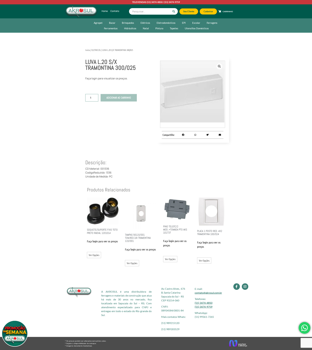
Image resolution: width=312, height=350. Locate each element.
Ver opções (94, 254)
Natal (146, 28)
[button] (219, 66)
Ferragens (212, 22)
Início (87, 49)
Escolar (196, 22)
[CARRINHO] (220, 11)
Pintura (159, 28)
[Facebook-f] (236, 286)
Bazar (112, 22)
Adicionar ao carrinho (118, 97)
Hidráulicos (130, 28)
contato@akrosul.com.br (208, 292)
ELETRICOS (96, 49)
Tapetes (174, 28)
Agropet (98, 22)
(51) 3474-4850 (154, 2)
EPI (184, 22)
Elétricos (145, 22)
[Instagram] (245, 286)
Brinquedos (128, 22)
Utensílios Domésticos (197, 28)
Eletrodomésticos (166, 22)
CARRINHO (228, 11)
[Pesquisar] (174, 11)
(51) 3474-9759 (172, 2)
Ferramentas (111, 28)
